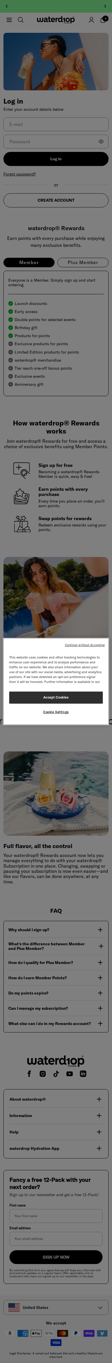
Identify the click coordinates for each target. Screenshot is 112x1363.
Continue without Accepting (85, 645)
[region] (56, 681)
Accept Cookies (56, 697)
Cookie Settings (56, 712)
